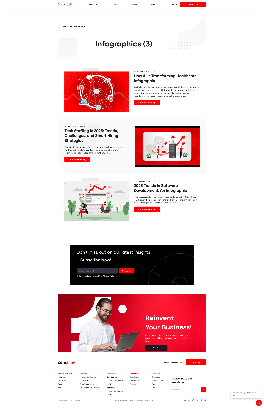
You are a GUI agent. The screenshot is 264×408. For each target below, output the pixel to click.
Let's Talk (196, 362)
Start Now (156, 348)
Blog (153, 4)
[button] (93, 4)
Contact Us (193, 4)
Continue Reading (147, 102)
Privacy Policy (109, 276)
